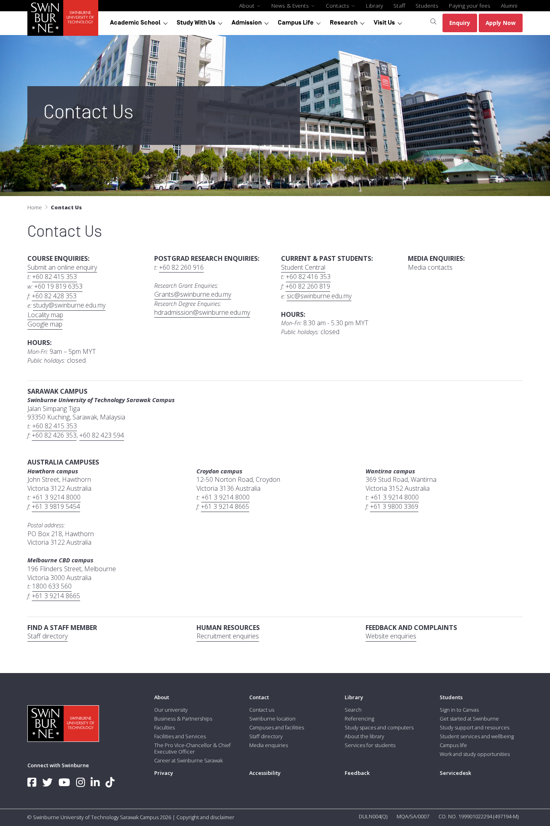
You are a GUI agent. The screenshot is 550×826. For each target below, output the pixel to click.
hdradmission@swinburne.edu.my (202, 312)
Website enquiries (391, 636)
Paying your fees (469, 5)
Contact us (261, 709)
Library (374, 5)
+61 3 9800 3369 (394, 506)
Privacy (163, 772)
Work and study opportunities (475, 754)
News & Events (290, 5)
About (247, 5)
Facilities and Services (180, 736)
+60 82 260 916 (181, 267)
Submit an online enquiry (62, 267)
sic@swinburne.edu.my (319, 296)
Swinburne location (272, 718)
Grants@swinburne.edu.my (192, 294)
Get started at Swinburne (469, 718)
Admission (247, 23)
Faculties (164, 727)
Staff (399, 5)
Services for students (370, 745)
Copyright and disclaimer (205, 817)
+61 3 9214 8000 (56, 497)
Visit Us (384, 23)
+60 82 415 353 (54, 277)
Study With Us (196, 23)
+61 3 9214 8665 (225, 506)
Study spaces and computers (379, 727)
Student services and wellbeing (477, 736)
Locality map (45, 315)
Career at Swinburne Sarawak (188, 760)
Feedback (357, 772)
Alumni (509, 5)
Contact (259, 697)
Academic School (135, 23)
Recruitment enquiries (227, 636)
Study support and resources (474, 727)
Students (427, 5)
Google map (44, 324)
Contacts (338, 5)
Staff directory (47, 636)
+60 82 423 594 (101, 435)
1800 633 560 (52, 586)
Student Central (303, 267)
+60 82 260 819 (307, 286)
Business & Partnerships (183, 718)
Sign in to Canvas (459, 709)
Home (34, 207)
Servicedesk (455, 772)
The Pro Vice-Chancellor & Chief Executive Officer (192, 748)
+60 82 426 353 (54, 435)
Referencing (359, 718)
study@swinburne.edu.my (69, 305)
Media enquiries (268, 745)
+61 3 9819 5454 (56, 506)
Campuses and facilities (276, 727)
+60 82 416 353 (308, 277)
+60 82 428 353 (54, 296)
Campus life (453, 745)
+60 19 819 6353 (58, 286)
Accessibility (265, 772)
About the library (364, 736)
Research (344, 23)
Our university (171, 709)
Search (353, 709)
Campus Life (296, 23)
